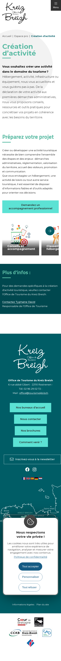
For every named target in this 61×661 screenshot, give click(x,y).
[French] (24, 478)
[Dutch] (40, 478)
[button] (50, 231)
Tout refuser (29, 587)
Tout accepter (30, 566)
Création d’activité (43, 36)
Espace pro (21, 36)
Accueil (6, 36)
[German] (36, 478)
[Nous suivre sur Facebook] (27, 470)
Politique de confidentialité (30, 557)
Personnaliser (30, 576)
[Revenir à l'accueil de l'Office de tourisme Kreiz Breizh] (30, 13)
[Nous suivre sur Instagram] (34, 470)
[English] (28, 478)
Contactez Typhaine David (18, 302)
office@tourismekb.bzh (33, 393)
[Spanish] (32, 478)
